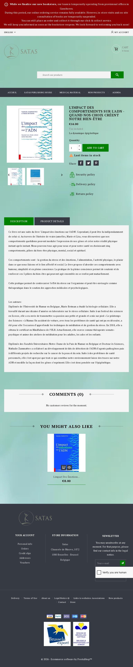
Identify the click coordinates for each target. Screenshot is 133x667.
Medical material (70, 92)
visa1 (83, 616)
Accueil (12, 92)
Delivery (15, 598)
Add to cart (95, 147)
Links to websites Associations (89, 598)
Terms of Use (30, 598)
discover (58, 616)
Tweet (88, 163)
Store (73, 602)
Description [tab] (19, 221)
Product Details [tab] (52, 221)
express (67, 616)
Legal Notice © (61, 598)
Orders (25, 548)
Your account (24, 535)
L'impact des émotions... (66, 476)
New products (96, 92)
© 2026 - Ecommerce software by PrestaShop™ (66, 659)
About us (45, 598)
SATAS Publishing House (38, 92)
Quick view (69, 467)
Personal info (25, 543)
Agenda (116, 92)
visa (50, 616)
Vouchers (25, 562)
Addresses (25, 557)
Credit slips (25, 553)
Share (80, 163)
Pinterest (96, 163)
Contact (62, 602)
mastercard (75, 616)
